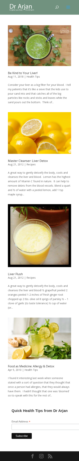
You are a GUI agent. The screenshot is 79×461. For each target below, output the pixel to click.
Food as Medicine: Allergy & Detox (31, 366)
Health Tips (33, 76)
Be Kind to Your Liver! (22, 73)
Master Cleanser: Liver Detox (28, 161)
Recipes (31, 164)
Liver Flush (15, 274)
